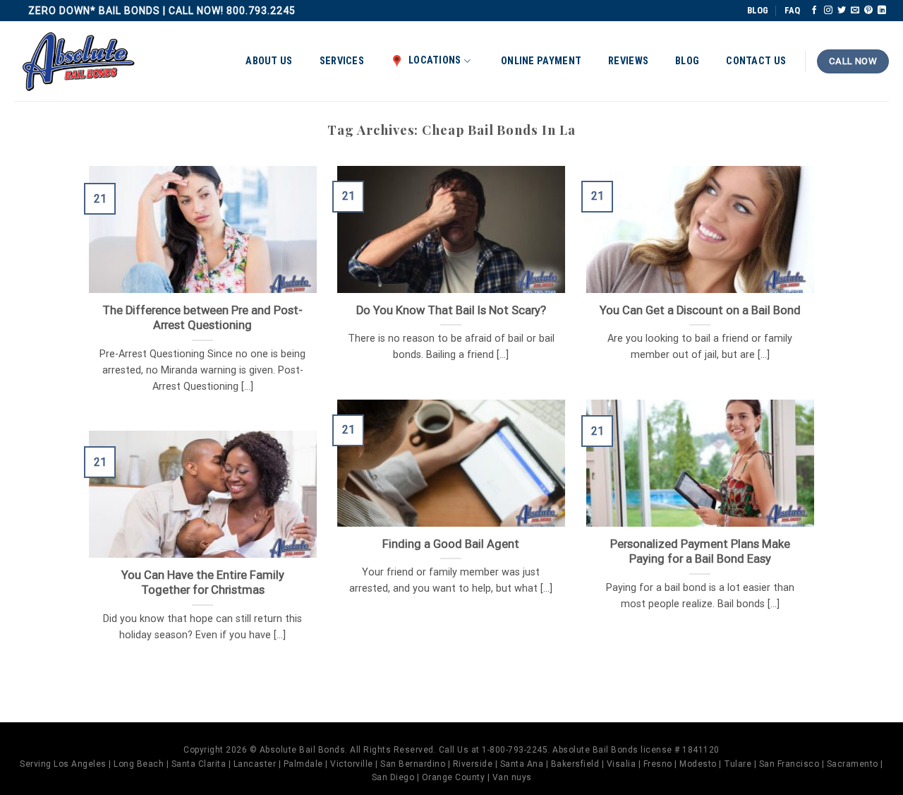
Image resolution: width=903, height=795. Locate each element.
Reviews (628, 61)
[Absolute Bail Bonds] (79, 62)
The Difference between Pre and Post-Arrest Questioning (202, 318)
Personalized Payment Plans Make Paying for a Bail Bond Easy (700, 551)
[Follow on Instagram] (828, 11)
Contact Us (756, 61)
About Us (269, 61)
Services (342, 61)
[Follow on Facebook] (814, 11)
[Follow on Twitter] (841, 11)
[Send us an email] (855, 11)
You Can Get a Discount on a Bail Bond (700, 310)
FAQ (792, 10)
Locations (434, 60)
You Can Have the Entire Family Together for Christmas (202, 582)
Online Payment (541, 61)
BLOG (757, 10)
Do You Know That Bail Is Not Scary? (451, 310)
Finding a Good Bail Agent (450, 544)
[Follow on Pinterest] (868, 11)
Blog (687, 61)
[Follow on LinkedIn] (882, 11)
